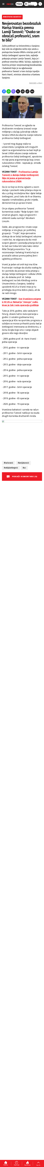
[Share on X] (18, 91)
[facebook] (4, 91)
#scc (24, 467)
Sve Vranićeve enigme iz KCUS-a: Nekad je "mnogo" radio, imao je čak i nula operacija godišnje (21, 302)
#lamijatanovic (23, 463)
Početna (5, 1165)
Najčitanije (27, 1165)
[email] (23, 91)
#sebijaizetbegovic (11, 467)
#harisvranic (8, 463)
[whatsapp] (8, 91)
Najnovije (16, 1165)
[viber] (13, 91)
